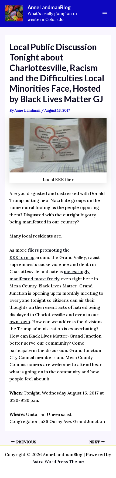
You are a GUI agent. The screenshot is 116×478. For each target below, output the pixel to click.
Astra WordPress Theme (58, 461)
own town (19, 321)
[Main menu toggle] (105, 14)
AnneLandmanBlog (49, 7)
